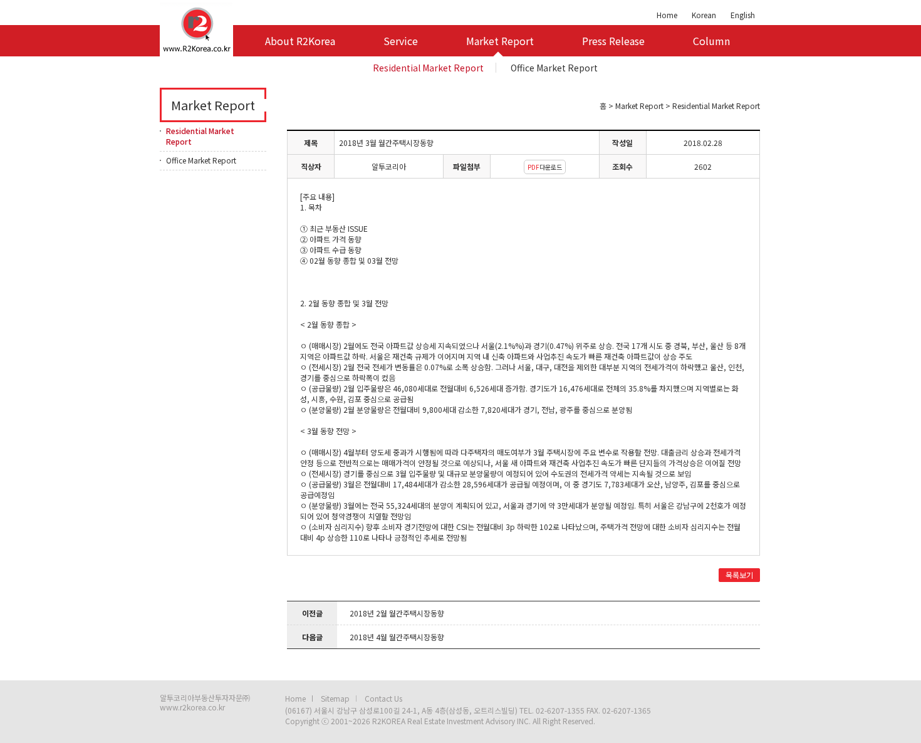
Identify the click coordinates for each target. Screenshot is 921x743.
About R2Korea (300, 40)
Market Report (500, 40)
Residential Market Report (428, 68)
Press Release (613, 40)
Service (400, 40)
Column (711, 40)
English (743, 14)
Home (667, 14)
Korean (704, 14)
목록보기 (739, 574)
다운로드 (545, 167)
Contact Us (383, 698)
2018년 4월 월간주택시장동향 (397, 636)
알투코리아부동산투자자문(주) (196, 28)
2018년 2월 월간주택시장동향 (397, 613)
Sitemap (335, 698)
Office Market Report (554, 68)
